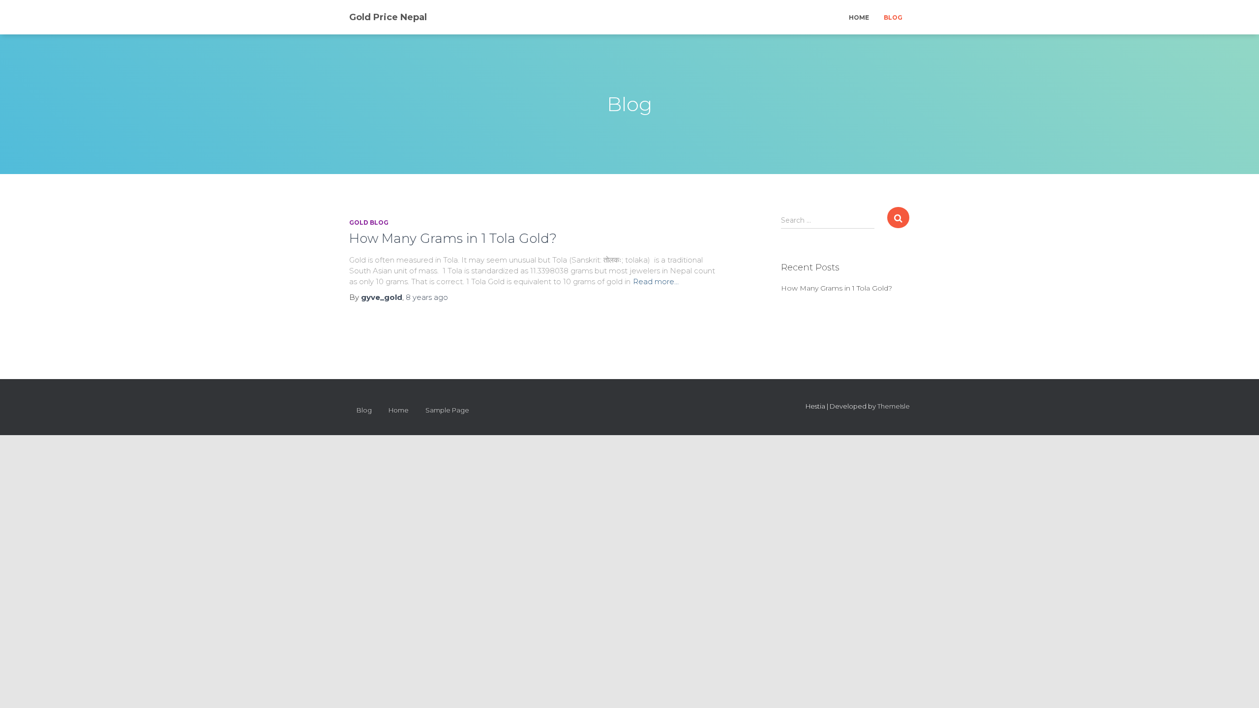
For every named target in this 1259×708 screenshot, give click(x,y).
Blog (893, 17)
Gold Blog (369, 222)
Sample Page (447, 410)
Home (859, 17)
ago (427, 297)
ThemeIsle (893, 406)
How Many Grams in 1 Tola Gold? (453, 238)
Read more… (656, 281)
